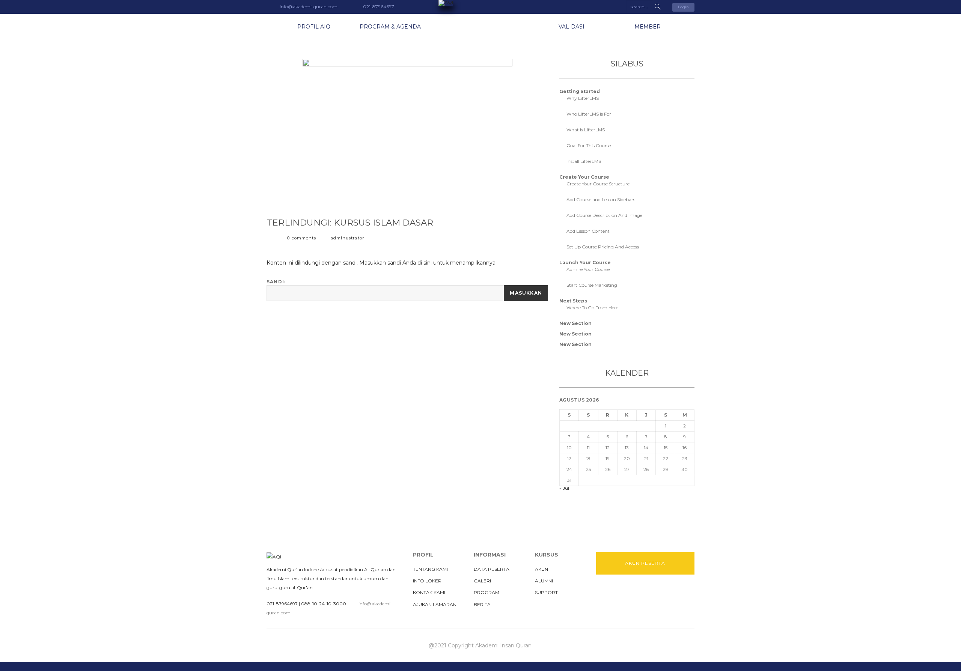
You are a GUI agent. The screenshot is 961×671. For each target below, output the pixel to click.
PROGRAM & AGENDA (390, 26)
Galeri (482, 581)
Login (683, 7)
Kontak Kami (429, 592)
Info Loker (427, 581)
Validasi (571, 26)
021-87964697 (282, 603)
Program (486, 592)
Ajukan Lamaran (434, 604)
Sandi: (276, 281)
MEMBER (647, 26)
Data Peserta (491, 569)
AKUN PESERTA (645, 563)
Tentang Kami (430, 569)
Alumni (544, 581)
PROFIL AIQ (313, 26)
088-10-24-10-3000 (323, 603)
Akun (541, 569)
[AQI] (480, 3)
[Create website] (667, 593)
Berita (482, 604)
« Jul (564, 488)
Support (546, 592)
